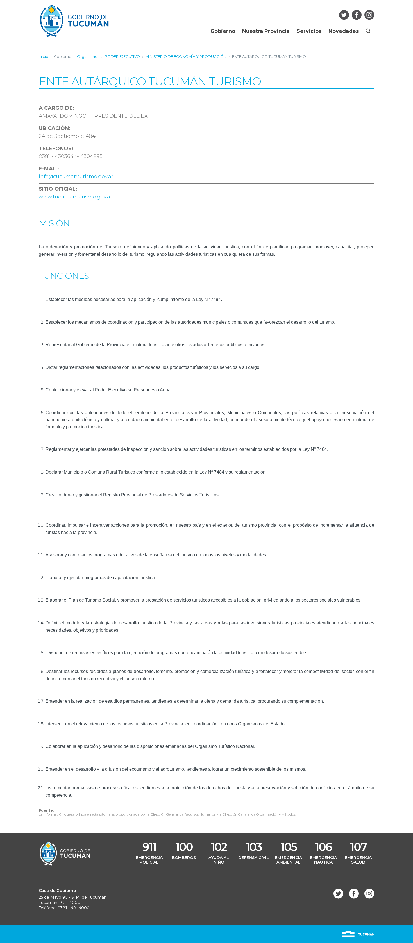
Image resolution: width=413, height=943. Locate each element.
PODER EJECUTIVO (122, 56)
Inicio (43, 56)
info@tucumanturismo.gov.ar (76, 176)
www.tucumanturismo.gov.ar (75, 197)
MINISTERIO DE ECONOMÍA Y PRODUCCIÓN (186, 56)
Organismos (88, 56)
